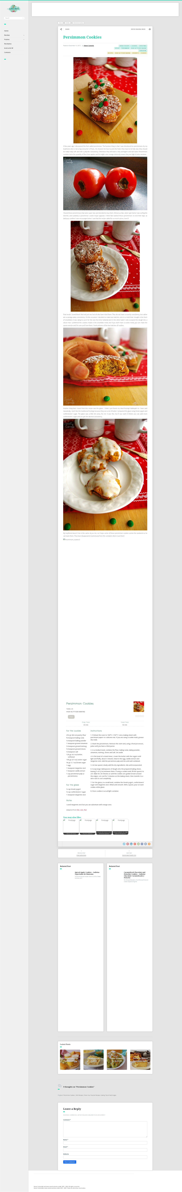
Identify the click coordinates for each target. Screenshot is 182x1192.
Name (65, 1140)
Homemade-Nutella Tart (129, 855)
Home (6, 31)
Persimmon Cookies (82, 37)
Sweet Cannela (89, 46)
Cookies (67, 23)
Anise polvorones (81, 855)
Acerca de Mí (8, 48)
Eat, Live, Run (82, 810)
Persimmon (125, 48)
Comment (67, 1120)
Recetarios (7, 44)
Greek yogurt (124, 46)
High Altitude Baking (138, 48)
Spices (117, 48)
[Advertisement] (105, 9)
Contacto (7, 52)
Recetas (7, 35)
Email (65, 1147)
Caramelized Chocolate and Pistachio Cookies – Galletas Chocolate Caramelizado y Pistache (134, 875)
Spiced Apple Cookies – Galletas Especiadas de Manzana (87, 873)
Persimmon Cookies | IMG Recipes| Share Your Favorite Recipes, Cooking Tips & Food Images (89, 1095)
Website (66, 1154)
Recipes (110, 53)
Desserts (135, 53)
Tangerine (142, 50)
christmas (142, 46)
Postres (6, 39)
